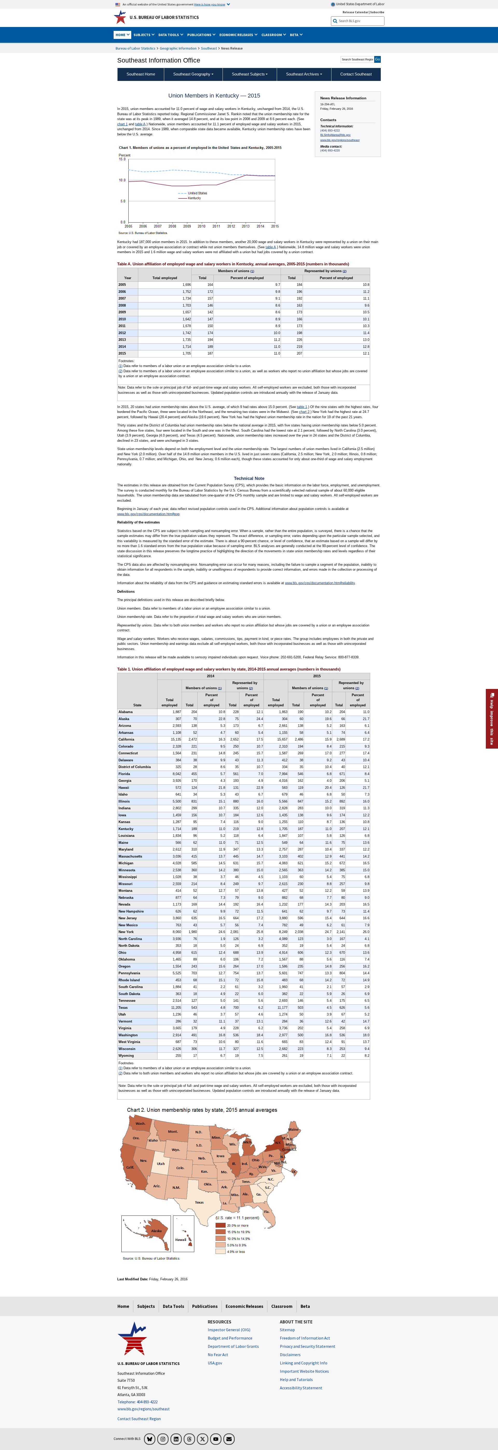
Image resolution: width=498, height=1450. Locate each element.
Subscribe (377, 12)
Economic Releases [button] (236, 34)
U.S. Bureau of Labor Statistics (164, 17)
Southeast (209, 48)
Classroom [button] (272, 34)
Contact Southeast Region (139, 1418)
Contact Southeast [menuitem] (356, 74)
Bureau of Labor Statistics (135, 48)
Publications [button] (199, 34)
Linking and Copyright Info (303, 1362)
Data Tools (173, 1306)
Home (123, 1306)
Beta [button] (294, 34)
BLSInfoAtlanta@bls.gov (335, 134)
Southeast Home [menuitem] (141, 74)
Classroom (282, 1306)
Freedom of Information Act (305, 1338)
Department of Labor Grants (233, 1346)
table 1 (302, 407)
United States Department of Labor (359, 4)
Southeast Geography (191, 74)
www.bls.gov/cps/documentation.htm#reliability (320, 583)
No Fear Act (218, 1354)
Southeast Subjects (248, 74)
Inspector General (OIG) (229, 1329)
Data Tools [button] (169, 34)
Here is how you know (209, 4)
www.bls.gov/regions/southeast (339, 140)
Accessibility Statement (301, 1387)
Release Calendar (355, 12)
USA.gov (215, 1362)
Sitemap (287, 1329)
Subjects (146, 1306)
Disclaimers (290, 1354)
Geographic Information (178, 48)
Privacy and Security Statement (307, 1346)
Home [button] (121, 34)
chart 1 (122, 124)
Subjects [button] (142, 34)
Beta (305, 1306)
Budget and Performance (230, 1338)
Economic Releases (244, 1306)
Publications (205, 1306)
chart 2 (304, 412)
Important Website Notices (304, 1371)
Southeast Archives (302, 74)
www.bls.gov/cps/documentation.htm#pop (148, 514)
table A (140, 124)
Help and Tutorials (296, 1379)
